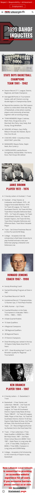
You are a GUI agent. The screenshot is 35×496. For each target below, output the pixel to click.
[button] (2, 12)
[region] (17, 4)
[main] (17, 33)
